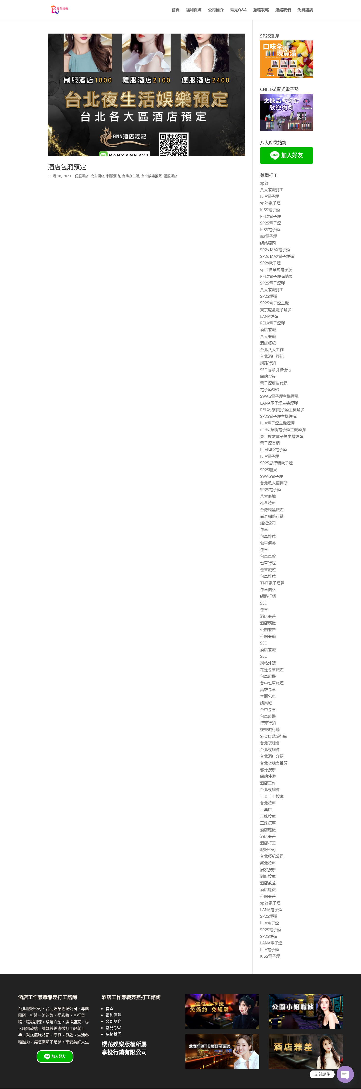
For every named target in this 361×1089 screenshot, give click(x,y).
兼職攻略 (261, 10)
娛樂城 (266, 703)
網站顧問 (268, 243)
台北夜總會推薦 (274, 763)
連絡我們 (283, 10)
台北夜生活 (130, 175)
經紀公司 (268, 523)
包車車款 (268, 556)
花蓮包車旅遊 (272, 669)
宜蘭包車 (268, 696)
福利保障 (194, 10)
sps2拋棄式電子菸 (276, 269)
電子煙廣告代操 (274, 383)
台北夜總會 (270, 743)
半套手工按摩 (272, 796)
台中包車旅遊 (272, 683)
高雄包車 (268, 689)
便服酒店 (82, 175)
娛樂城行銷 (270, 729)
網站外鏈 (268, 663)
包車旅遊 (268, 569)
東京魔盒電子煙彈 (276, 309)
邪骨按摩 (268, 769)
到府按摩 (268, 876)
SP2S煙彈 (268, 296)
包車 (264, 529)
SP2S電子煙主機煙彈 (278, 416)
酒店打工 (268, 843)
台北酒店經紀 (272, 356)
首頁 (176, 10)
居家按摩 (268, 869)
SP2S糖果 (268, 469)
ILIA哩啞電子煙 (273, 449)
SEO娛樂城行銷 (273, 736)
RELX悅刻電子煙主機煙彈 (282, 409)
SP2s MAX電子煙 (275, 249)
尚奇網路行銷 (272, 516)
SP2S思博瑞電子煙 (276, 463)
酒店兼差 (268, 616)
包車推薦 (268, 536)
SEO (263, 603)
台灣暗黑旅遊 (272, 509)
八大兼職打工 (272, 189)
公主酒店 (97, 175)
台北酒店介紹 (272, 756)
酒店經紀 (268, 343)
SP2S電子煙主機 (274, 303)
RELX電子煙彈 (272, 323)
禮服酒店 (171, 175)
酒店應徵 (268, 623)
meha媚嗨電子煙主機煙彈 (283, 429)
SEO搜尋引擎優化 (275, 369)
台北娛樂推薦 (151, 175)
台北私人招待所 (274, 483)
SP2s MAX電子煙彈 (277, 256)
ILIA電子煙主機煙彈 (277, 423)
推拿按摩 (268, 503)
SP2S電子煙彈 (272, 283)
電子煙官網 (270, 443)
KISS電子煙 (270, 209)
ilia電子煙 (268, 236)
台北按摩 (268, 803)
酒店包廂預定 (67, 166)
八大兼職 (268, 336)
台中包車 (268, 709)
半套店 (266, 809)
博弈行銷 (268, 723)
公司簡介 (216, 10)
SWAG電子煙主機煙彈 (279, 396)
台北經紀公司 (272, 856)
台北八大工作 (272, 349)
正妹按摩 (268, 816)
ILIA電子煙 (269, 196)
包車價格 (268, 543)
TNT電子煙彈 (272, 583)
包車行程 (268, 563)
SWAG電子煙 (271, 476)
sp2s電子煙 (270, 203)
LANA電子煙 (271, 909)
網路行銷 (268, 363)
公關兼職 (268, 636)
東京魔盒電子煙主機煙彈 (281, 436)
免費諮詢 (305, 10)
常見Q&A (238, 10)
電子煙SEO (269, 389)
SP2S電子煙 (270, 223)
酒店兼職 (268, 329)
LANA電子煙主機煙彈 (279, 403)
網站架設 (268, 376)
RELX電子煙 (270, 216)
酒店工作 (268, 783)
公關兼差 (268, 629)
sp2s (264, 183)
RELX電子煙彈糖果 (276, 276)
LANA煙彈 (269, 316)
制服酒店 (113, 175)
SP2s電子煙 (270, 263)
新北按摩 (268, 863)
